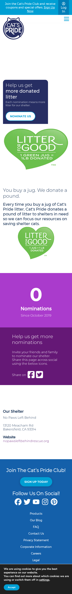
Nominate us (20, 116)
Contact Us (36, 533)
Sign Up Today (36, 482)
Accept (11, 587)
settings (44, 580)
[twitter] (27, 504)
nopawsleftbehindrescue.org (26, 441)
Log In (63, 9)
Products (36, 513)
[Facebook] (31, 375)
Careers (36, 553)
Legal (36, 560)
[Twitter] (39, 375)
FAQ (36, 527)
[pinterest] (54, 504)
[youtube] (36, 504)
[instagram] (45, 504)
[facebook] (18, 504)
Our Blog (36, 520)
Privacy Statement (36, 540)
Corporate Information (36, 547)
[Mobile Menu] (66, 19)
